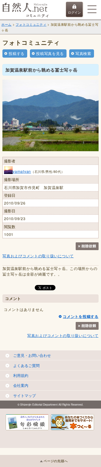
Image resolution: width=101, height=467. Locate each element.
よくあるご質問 (26, 365)
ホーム (6, 24)
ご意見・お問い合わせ (32, 355)
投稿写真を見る (50, 53)
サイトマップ (24, 395)
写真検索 (83, 53)
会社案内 (20, 385)
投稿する (17, 53)
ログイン (74, 12)
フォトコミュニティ (31, 24)
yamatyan (22, 171)
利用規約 (20, 375)
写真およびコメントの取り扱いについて (38, 255)
